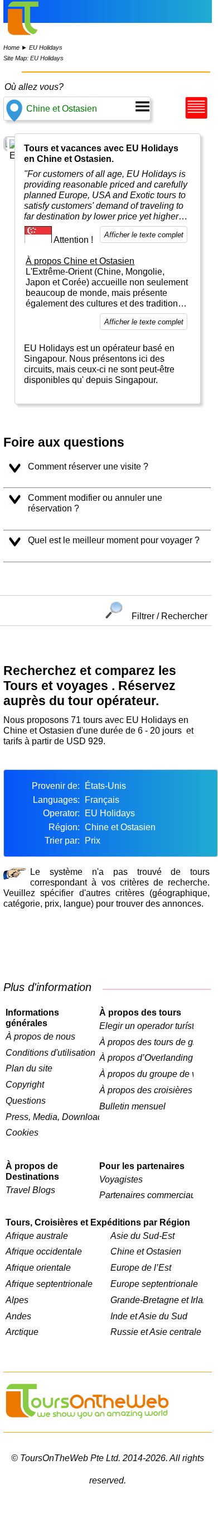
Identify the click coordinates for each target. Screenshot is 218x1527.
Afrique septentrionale (49, 1284)
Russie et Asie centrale (155, 1332)
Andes (18, 1316)
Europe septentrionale (154, 1284)
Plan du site (29, 1068)
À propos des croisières (145, 1090)
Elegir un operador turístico (146, 1026)
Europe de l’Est (140, 1267)
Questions (26, 1100)
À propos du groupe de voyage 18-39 (146, 1074)
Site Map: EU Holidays (33, 58)
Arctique (22, 1332)
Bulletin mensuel (132, 1106)
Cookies (22, 1132)
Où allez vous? (34, 87)
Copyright (25, 1084)
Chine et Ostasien (145, 1251)
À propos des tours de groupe (146, 1042)
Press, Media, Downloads (52, 1117)
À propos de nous (40, 1036)
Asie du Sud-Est (142, 1236)
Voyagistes (121, 1179)
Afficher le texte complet (143, 235)
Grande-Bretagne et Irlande (157, 1300)
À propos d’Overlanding (146, 1057)
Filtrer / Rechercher (169, 615)
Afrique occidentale (44, 1251)
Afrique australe (37, 1236)
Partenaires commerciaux (146, 1195)
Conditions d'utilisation (50, 1052)
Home (11, 47)
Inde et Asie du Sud (148, 1316)
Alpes (17, 1300)
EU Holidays (45, 47)
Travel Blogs (30, 1190)
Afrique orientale (38, 1267)
